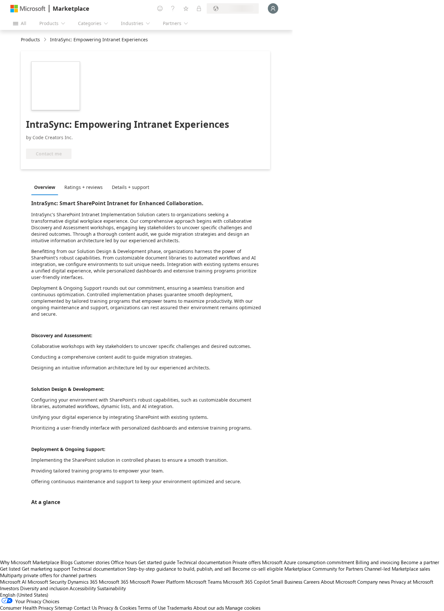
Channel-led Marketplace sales (397, 568)
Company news (373, 581)
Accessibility (83, 588)
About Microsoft (338, 581)
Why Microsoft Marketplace (29, 562)
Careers (312, 581)
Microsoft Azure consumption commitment (309, 562)
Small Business (286, 581)
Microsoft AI (13, 581)
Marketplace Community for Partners (323, 568)
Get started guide (157, 562)
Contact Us (85, 607)
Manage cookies (242, 607)
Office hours (124, 562)
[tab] (46, 187)
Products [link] (30, 39)
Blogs (66, 562)
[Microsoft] (28, 8)
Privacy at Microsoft (412, 581)
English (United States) (24, 594)
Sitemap (63, 607)
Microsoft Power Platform (157, 581)
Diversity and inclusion (44, 588)
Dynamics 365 (83, 581)
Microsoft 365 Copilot (246, 581)
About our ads (208, 607)
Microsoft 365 (113, 581)
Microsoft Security (47, 581)
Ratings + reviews (83, 187)
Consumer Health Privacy (26, 607)
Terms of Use (152, 607)
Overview (44, 187)
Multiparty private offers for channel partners (48, 575)
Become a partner (420, 562)
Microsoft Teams (204, 581)
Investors (9, 588)
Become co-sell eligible (257, 568)
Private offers (246, 562)
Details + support (130, 187)
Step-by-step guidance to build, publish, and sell (179, 568)
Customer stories (92, 562)
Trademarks (179, 607)
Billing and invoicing (377, 562)
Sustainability (111, 588)
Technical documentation (204, 562)
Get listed (10, 568)
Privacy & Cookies (117, 607)
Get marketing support (46, 568)
